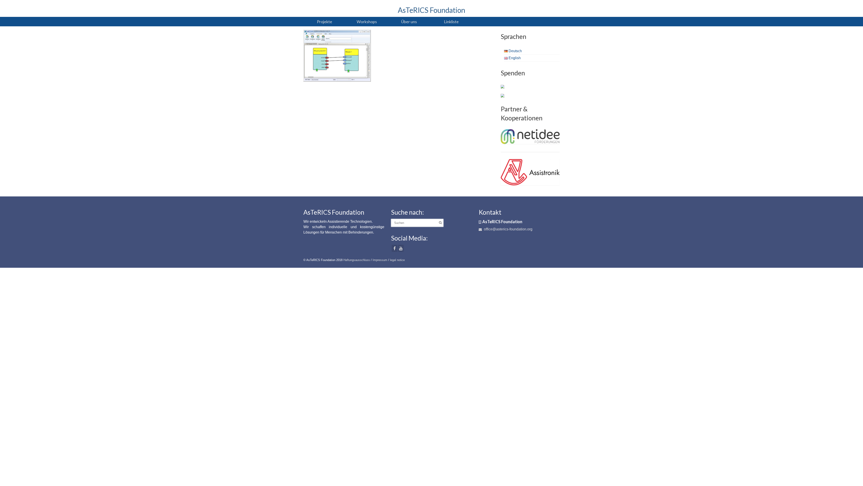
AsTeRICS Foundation (431, 10)
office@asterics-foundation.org (507, 229)
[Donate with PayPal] (502, 86)
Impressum (380, 260)
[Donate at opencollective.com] (502, 95)
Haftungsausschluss (356, 260)
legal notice (397, 260)
